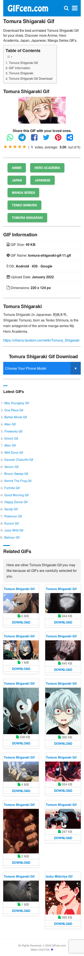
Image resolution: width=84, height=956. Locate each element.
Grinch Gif (11, 438)
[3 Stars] (15, 147)
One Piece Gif (13, 410)
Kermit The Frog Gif (17, 481)
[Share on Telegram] (24, 139)
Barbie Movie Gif (15, 417)
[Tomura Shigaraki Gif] (42, 109)
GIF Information (19, 67)
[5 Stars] (24, 147)
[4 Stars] (19, 147)
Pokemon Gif (13, 516)
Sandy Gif (11, 509)
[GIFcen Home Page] (27, 7)
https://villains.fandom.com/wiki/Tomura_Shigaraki (41, 340)
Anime (17, 167)
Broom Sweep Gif (16, 473)
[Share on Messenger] (72, 139)
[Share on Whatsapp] (12, 139)
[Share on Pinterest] (60, 139)
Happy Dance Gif (16, 502)
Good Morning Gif (16, 495)
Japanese (42, 180)
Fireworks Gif (13, 431)
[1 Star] (5, 147)
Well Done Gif (13, 452)
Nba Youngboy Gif (16, 403)
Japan (17, 180)
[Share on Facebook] (36, 139)
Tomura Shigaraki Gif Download (30, 78)
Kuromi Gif (11, 523)
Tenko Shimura (24, 205)
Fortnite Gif (12, 488)
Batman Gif (12, 537)
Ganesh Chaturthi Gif (18, 459)
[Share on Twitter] (48, 139)
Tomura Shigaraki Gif (23, 62)
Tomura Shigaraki (21, 73)
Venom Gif (11, 466)
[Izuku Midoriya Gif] (63, 898)
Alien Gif (10, 424)
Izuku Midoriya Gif (59, 876)
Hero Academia (47, 167)
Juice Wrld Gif (13, 530)
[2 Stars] (10, 147)
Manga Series (23, 192)
